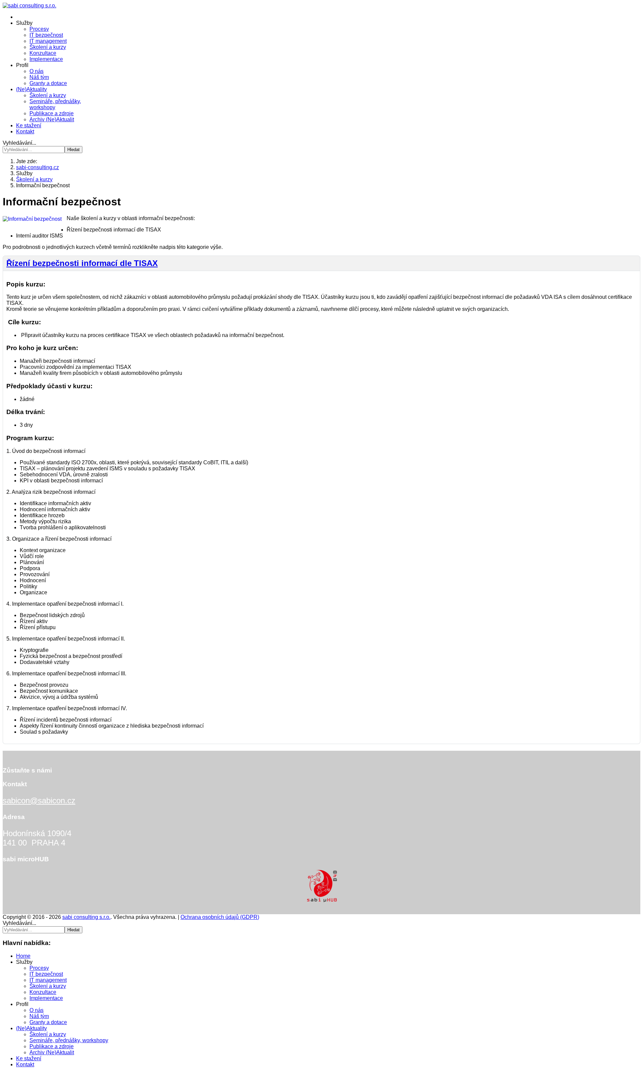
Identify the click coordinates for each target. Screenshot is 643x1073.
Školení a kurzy (47, 47)
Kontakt (25, 131)
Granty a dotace (48, 83)
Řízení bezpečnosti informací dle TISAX (82, 263)
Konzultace (42, 53)
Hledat (73, 149)
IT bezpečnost (46, 35)
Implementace (46, 59)
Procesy (39, 29)
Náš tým (39, 77)
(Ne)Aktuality (31, 89)
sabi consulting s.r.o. (86, 917)
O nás (36, 71)
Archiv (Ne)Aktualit (51, 119)
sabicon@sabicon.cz (39, 800)
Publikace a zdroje (51, 113)
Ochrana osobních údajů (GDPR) (220, 917)
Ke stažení (28, 125)
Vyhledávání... (19, 143)
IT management (48, 41)
